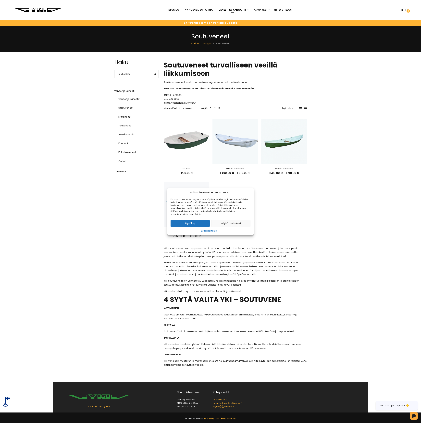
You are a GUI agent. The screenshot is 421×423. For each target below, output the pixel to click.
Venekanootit (126, 134)
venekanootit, (204, 291)
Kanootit (123, 143)
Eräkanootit (124, 116)
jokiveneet (235, 291)
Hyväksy (190, 223)
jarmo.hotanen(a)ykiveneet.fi (227, 403)
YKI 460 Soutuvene (284, 168)
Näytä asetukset (231, 223)
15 (219, 108)
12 (215, 108)
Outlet (122, 161)
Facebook (93, 406)
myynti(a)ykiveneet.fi (223, 406)
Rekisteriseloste (228, 418)
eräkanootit (219, 291)
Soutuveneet (125, 108)
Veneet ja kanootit (232, 10)
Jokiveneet (124, 125)
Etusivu (173, 10)
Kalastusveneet (127, 152)
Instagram (104, 406)
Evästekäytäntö (209, 230)
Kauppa (207, 43)
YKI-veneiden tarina (199, 10)
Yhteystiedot (283, 10)
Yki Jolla (186, 168)
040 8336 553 (220, 399)
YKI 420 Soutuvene (235, 168)
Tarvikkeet (260, 10)
